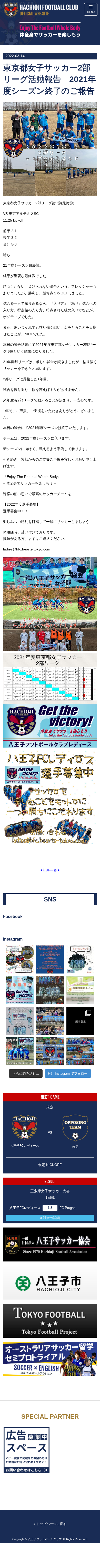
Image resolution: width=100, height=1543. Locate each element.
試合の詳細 (51, 1218)
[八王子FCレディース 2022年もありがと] (50, 1051)
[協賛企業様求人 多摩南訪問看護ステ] (80, 990)
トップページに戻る (50, 1524)
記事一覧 (50, 870)
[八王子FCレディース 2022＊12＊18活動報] (80, 1051)
